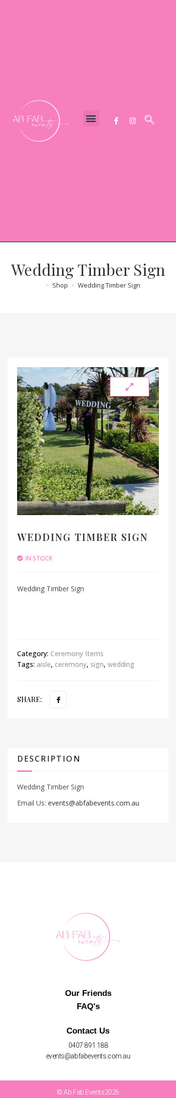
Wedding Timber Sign (109, 285)
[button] (91, 118)
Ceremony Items (77, 653)
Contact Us (88, 1031)
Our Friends (88, 993)
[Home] (39, 285)
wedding (121, 664)
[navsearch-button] (149, 120)
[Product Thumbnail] (129, 386)
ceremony (71, 664)
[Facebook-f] (116, 120)
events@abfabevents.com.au (93, 803)
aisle (44, 664)
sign (97, 664)
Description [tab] (49, 759)
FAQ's (88, 1006)
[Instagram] (132, 120)
